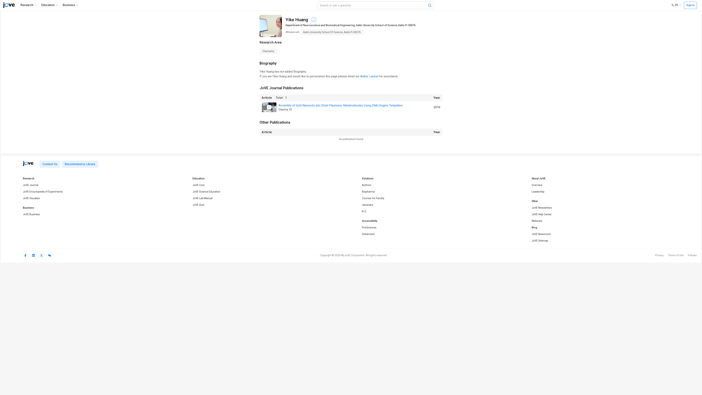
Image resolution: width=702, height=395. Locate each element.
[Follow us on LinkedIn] (33, 255)
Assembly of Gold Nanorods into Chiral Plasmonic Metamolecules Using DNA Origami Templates (341, 105)
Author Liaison (369, 76)
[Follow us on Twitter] (41, 255)
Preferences (369, 227)
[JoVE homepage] (28, 163)
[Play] (269, 107)
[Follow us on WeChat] (49, 255)
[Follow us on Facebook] (25, 255)
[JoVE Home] (9, 5)
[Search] (430, 5)
